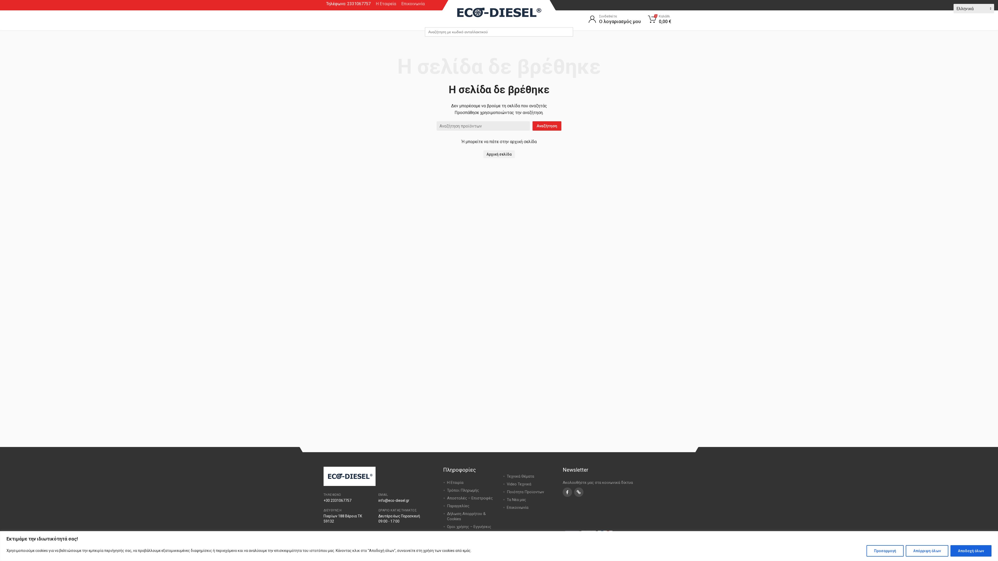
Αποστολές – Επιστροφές (470, 498)
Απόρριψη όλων (927, 551)
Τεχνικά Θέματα (520, 476)
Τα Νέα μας (516, 499)
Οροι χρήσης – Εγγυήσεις (469, 526)
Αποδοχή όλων (971, 551)
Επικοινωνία (413, 3)
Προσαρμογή (885, 551)
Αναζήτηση (547, 126)
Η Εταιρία (455, 482)
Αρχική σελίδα (499, 154)
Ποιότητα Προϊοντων (525, 492)
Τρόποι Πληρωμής (463, 490)
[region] (499, 546)
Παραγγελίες (458, 506)
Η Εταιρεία (386, 3)
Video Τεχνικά (519, 484)
